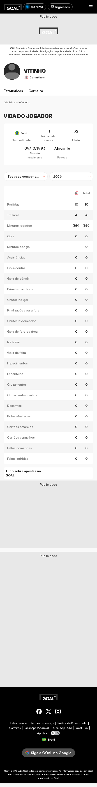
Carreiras (15, 728)
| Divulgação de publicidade (54, 51)
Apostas (42, 733)
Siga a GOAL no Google (51, 752)
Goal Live (82, 728)
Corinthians (37, 77)
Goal (25, 770)
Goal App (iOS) (62, 728)
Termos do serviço (42, 723)
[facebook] (39, 712)
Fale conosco (18, 723)
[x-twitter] (48, 712)
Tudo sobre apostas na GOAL (23, 473)
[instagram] (58, 712)
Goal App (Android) (37, 728)
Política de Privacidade (72, 723)
